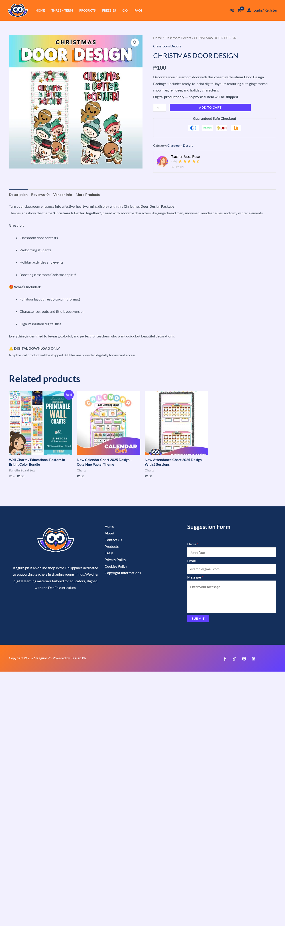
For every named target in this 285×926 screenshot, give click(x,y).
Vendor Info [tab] (62, 194)
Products (87, 10)
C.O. (125, 10)
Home (40, 10)
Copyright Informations (123, 573)
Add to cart (210, 107)
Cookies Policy (116, 566)
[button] (135, 43)
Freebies (109, 10)
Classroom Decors (178, 38)
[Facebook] (225, 659)
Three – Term (62, 10)
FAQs (138, 10)
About (109, 533)
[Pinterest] (244, 659)
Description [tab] (18, 194)
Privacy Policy (115, 559)
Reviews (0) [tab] (40, 194)
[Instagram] (254, 659)
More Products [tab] (88, 194)
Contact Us (113, 540)
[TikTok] (234, 659)
